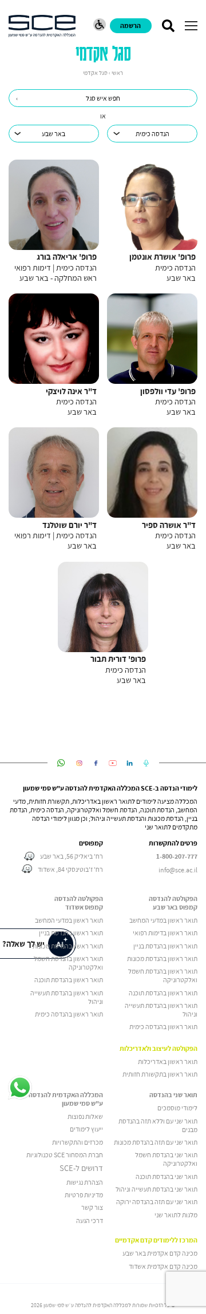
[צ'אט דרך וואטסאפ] (20, 1088)
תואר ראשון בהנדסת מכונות (162, 958)
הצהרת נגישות (84, 1182)
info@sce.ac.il (178, 870)
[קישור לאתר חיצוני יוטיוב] (113, 763)
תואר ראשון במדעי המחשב (163, 920)
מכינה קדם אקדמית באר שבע (159, 1253)
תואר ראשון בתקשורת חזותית (159, 1074)
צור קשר (92, 1207)
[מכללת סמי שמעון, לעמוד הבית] (42, 26)
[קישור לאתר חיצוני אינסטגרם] (79, 763)
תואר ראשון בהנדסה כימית (163, 1026)
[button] (191, 25)
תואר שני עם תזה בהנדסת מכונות (155, 1142)
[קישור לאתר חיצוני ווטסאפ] (61, 763)
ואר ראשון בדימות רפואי (163, 932)
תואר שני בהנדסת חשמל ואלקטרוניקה (166, 1159)
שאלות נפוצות (85, 1116)
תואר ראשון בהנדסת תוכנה (163, 993)
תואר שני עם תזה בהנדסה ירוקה (156, 1201)
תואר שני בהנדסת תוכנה (166, 1176)
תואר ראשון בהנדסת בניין (165, 946)
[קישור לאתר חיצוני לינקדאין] (129, 763)
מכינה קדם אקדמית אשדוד (163, 1266)
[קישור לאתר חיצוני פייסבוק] (96, 763)
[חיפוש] (168, 25)
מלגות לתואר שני (175, 1214)
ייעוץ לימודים (86, 1129)
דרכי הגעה (89, 1220)
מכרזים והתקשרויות (77, 1142)
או (103, 116)
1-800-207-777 (176, 856)
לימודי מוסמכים (177, 1107)
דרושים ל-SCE (81, 1168)
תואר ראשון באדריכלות (167, 1061)
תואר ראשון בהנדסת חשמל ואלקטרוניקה (162, 975)
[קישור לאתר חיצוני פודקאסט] (146, 763)
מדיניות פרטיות (84, 1194)
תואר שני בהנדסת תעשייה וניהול (156, 1189)
